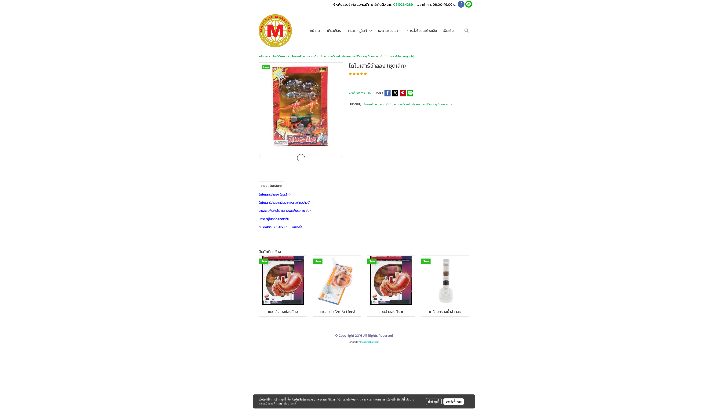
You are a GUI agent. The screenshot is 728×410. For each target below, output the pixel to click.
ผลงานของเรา (388, 30)
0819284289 (403, 4)
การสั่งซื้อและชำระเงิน (422, 30)
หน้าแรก (315, 30)
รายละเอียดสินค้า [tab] (271, 185)
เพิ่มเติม (448, 30)
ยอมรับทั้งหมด (454, 401)
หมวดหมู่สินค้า (358, 30)
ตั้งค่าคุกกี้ (433, 401)
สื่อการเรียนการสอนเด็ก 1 (377, 104)
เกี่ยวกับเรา (334, 30)
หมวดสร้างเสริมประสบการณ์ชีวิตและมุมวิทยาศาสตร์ (423, 104)
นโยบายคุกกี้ (290, 403)
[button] (466, 30)
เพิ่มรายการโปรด (361, 93)
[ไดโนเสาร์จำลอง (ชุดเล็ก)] (301, 106)
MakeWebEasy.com (369, 342)
